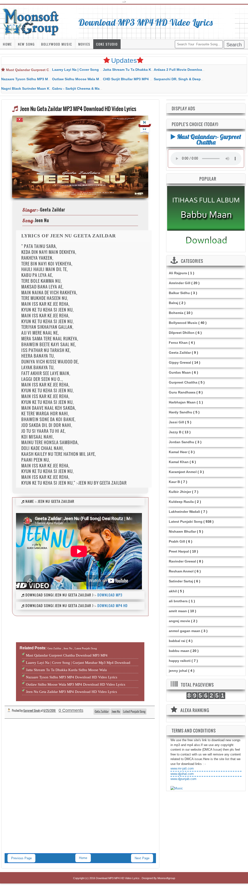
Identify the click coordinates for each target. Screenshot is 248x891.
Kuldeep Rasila (181, 502)
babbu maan (179, 651)
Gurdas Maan (180, 372)
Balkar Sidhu (179, 293)
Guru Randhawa (182, 392)
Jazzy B (175, 432)
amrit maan (178, 611)
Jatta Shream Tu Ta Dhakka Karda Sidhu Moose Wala (146, 70)
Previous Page (21, 858)
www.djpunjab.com (183, 779)
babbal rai (177, 641)
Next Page (142, 858)
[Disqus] (80, 790)
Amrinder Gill (179, 283)
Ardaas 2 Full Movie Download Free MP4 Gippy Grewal (199, 70)
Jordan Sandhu (181, 442)
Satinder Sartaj (181, 581)
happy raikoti (180, 661)
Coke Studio (107, 44)
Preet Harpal (179, 551)
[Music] (176, 788)
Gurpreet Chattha (183, 382)
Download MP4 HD (112, 605)
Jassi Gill (176, 422)
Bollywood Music (56, 44)
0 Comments (71, 710)
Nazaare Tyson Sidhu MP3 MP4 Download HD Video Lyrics (49, 79)
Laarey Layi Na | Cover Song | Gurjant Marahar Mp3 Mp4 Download (78, 663)
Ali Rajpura (178, 273)
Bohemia (176, 313)
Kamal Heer (178, 452)
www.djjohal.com (182, 774)
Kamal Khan (179, 462)
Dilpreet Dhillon (181, 333)
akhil (173, 591)
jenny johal (178, 671)
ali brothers (178, 601)
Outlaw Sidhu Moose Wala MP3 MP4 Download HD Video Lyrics (75, 684)
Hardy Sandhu (180, 412)
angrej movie (179, 621)
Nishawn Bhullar (182, 531)
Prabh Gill (177, 541)
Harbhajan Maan (182, 402)
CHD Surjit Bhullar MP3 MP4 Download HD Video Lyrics (148, 79)
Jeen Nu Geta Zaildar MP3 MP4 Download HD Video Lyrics (71, 692)
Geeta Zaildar (180, 352)
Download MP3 (109, 594)
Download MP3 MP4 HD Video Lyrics (145, 22)
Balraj (173, 303)
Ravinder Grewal (182, 561)
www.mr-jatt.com (182, 768)
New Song (26, 44)
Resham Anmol (181, 571)
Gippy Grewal (180, 362)
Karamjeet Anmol (183, 472)
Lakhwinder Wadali (184, 512)
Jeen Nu (116, 711)
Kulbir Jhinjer (180, 492)
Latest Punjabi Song (134, 711)
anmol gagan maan (184, 631)
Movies (84, 44)
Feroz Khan (178, 343)
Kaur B (174, 482)
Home (7, 44)
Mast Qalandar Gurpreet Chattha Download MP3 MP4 (49, 70)
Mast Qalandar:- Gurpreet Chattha (208, 139)
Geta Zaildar (102, 711)
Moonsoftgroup (166, 878)
